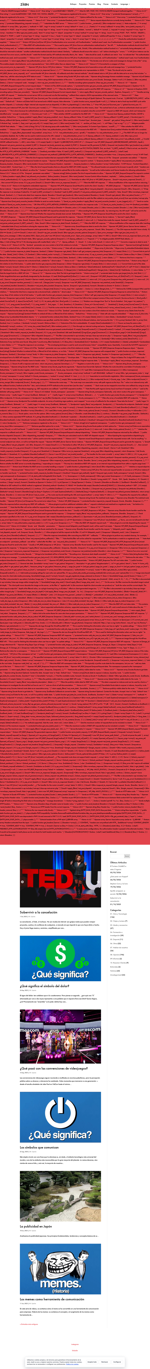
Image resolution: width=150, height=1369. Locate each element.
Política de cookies (72, 1364)
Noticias (113, 971)
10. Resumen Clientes (118, 963)
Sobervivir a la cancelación (38, 912)
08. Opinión (31, 916)
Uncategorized (115, 975)
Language (124, 4)
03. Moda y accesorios (118, 925)
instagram (75, 1344)
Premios (92, 4)
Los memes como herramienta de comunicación (52, 1299)
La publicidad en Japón (36, 1226)
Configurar (117, 1362)
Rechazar (104, 1362)
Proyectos (82, 4)
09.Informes (114, 958)
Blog (99, 4)
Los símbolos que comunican (39, 1147)
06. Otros (113, 943)
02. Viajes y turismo (117, 921)
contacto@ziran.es (75, 1337)
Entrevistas (114, 967)
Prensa (105, 4)
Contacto (114, 4)
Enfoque (73, 4)
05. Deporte (114, 939)
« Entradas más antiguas (29, 1324)
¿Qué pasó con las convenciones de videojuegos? (54, 1068)
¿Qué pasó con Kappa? (119, 876)
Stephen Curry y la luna (119, 883)
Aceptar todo (92, 1362)
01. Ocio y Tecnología (118, 914)
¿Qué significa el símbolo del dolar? (44, 986)
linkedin (75, 1350)
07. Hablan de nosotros (119, 947)
